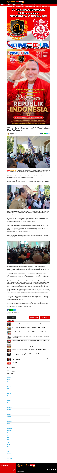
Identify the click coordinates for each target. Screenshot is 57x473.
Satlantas (9, 451)
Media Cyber (44, 467)
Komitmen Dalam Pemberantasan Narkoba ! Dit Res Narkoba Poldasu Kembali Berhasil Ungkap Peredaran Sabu (30, 337)
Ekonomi (9, 386)
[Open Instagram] (51, 469)
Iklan (31, 467)
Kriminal (8, 402)
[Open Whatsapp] (55, 469)
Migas (8, 412)
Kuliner (8, 405)
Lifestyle (9, 409)
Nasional (9, 414)
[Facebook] (8, 310)
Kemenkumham (10, 395)
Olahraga (9, 416)
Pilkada (8, 437)
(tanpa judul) (14, 362)
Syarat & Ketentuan (37, 467)
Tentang (18, 467)
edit (18, 312)
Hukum (8, 388)
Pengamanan (9, 430)
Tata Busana (9, 458)
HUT (8, 391)
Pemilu (8, 423)
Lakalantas (9, 407)
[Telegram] (47, 133)
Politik (8, 444)
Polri (8, 446)
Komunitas (9, 400)
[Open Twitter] (49, 469)
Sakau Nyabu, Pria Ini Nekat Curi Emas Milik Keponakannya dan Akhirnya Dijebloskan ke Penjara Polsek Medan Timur (30, 359)
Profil (8, 449)
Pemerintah (9, 421)
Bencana (9, 377)
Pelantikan (9, 418)
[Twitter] (15, 310)
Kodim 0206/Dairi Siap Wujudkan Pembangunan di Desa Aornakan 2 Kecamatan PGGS (28, 327)
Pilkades (9, 439)
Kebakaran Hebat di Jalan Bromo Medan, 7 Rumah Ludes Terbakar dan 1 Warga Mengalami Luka (30, 349)
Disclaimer (27, 467)
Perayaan (9, 432)
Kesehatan (9, 398)
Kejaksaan (9, 393)
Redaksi (23, 467)
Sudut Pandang (10, 456)
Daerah (10, 313)
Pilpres (8, 442)
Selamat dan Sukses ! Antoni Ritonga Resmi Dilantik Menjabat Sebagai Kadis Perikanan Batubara (30, 340)
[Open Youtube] (53, 469)
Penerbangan (9, 428)
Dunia (8, 384)
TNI (8, 460)
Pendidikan (9, 425)
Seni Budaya (9, 453)
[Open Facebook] (47, 469)
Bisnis (8, 379)
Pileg (8, 435)
